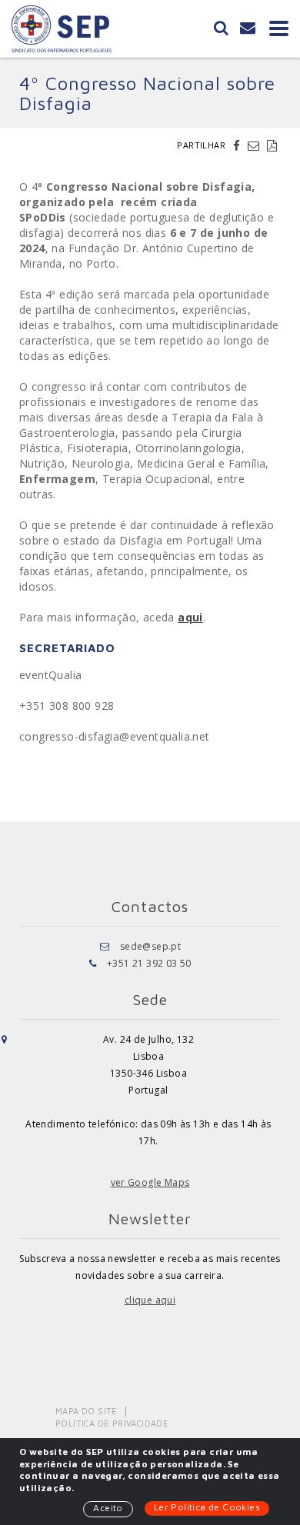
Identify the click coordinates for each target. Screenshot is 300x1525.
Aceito (107, 1507)
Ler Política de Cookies (207, 1507)
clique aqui (150, 1300)
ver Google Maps (150, 1182)
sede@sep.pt (150, 946)
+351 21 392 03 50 (149, 963)
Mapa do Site (86, 1411)
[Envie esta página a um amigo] (255, 145)
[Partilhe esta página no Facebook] (238, 145)
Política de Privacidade (111, 1423)
